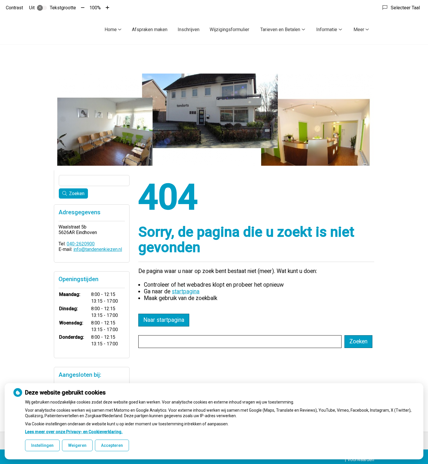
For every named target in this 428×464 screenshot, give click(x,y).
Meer (358, 29)
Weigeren (77, 445)
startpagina (185, 291)
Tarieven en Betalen (280, 29)
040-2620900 (81, 244)
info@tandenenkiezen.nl (97, 249)
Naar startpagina (163, 320)
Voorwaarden (360, 459)
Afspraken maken (149, 29)
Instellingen (42, 445)
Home (111, 29)
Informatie (326, 29)
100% (95, 7)
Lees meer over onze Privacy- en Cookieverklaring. (74, 431)
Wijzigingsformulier (229, 29)
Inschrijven (188, 29)
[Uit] (42, 8)
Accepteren (112, 445)
